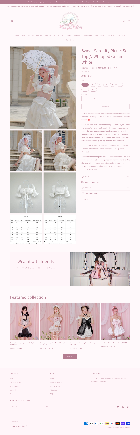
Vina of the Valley (114, 427)
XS (93, 85)
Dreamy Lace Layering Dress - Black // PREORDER (82, 344)
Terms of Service (15, 382)
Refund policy (15, 386)
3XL (93, 90)
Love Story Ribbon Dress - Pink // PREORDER (115, 343)
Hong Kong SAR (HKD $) (19, 426)
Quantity (84, 94)
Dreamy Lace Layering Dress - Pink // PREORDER (22, 344)
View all (70, 356)
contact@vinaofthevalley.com (95, 166)
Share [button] (86, 199)
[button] (12, 21)
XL (120, 85)
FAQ (11, 394)
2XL (85, 90)
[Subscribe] (46, 406)
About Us (13, 390)
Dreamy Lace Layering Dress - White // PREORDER (52, 344)
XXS (85, 85)
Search (12, 378)
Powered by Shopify (125, 427)
